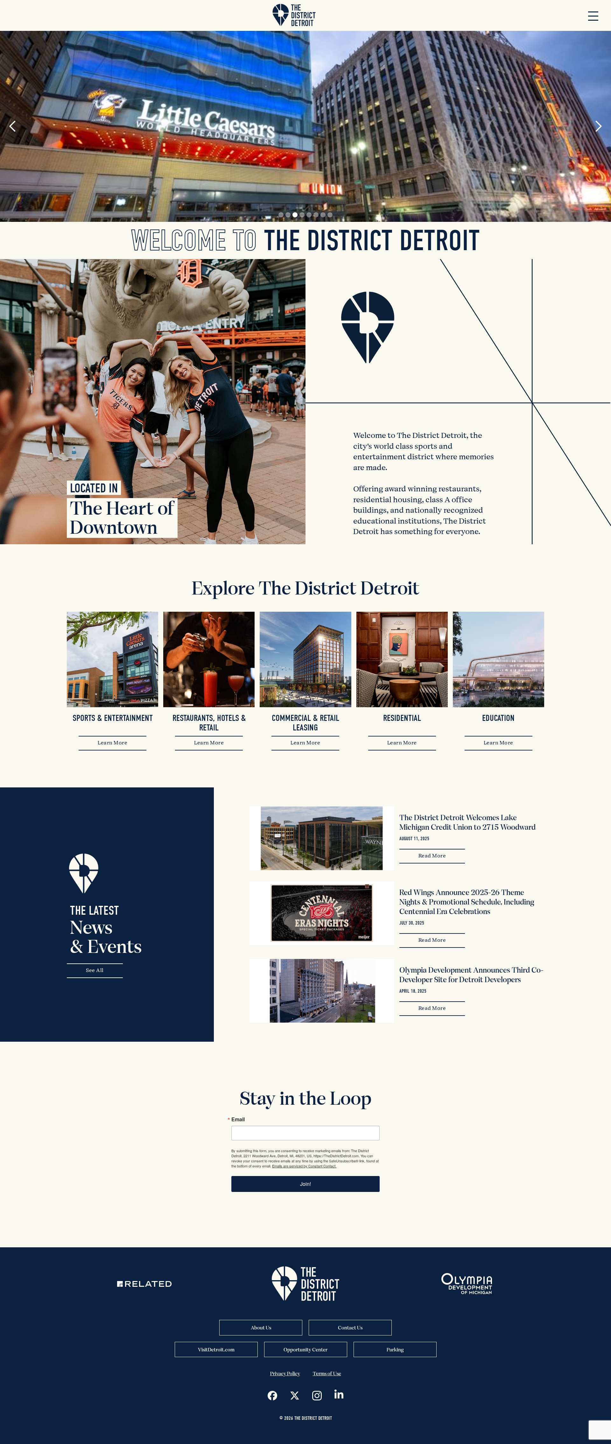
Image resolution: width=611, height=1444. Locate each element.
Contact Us (350, 1327)
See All (95, 970)
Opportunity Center (305, 1349)
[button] (593, 15)
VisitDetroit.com (216, 1349)
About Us (261, 1327)
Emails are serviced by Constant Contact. (304, 1165)
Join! (305, 1183)
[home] (294, 15)
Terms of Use (327, 1373)
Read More (432, 856)
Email (238, 1119)
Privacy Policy (285, 1373)
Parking (395, 1349)
